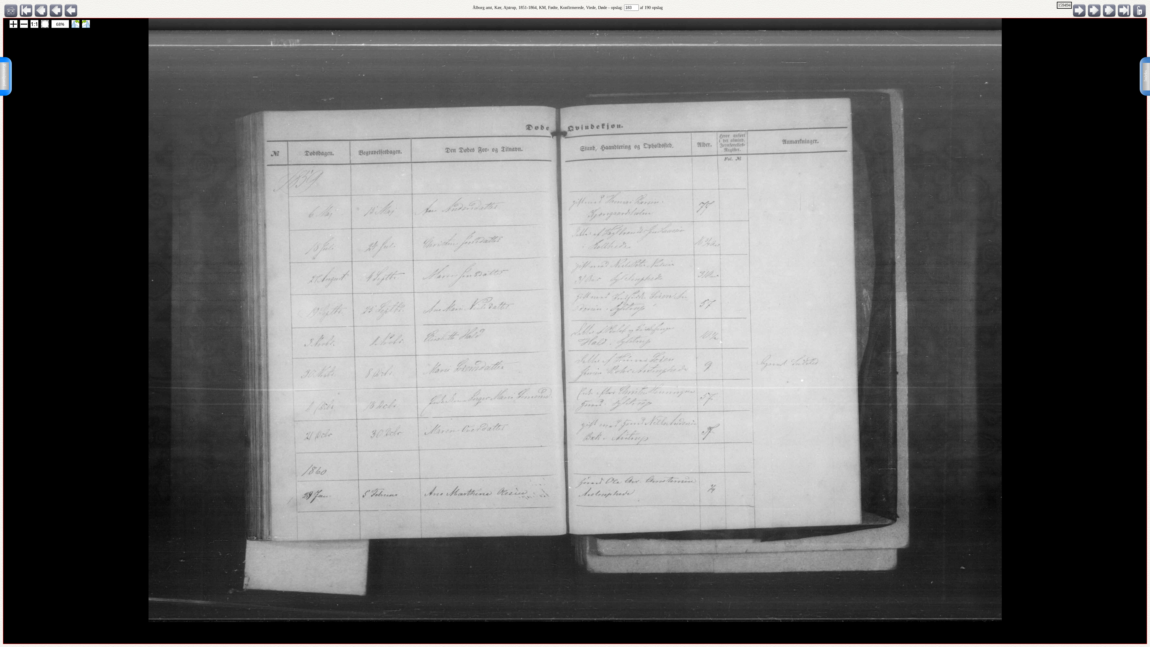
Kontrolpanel (4, 75)
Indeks (1145, 75)
